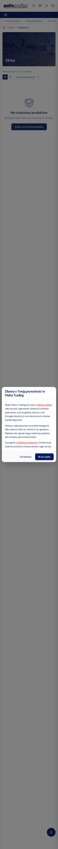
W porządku (44, 456)
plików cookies (44, 404)
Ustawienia (25, 456)
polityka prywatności (27, 442)
